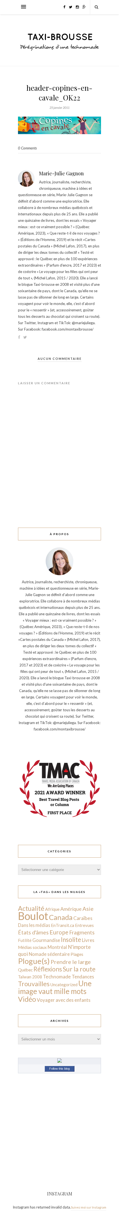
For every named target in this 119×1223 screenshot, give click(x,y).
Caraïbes (82, 918)
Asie (88, 908)
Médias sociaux (32, 947)
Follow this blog (59, 1068)
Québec (25, 969)
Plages (77, 954)
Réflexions (47, 969)
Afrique (52, 909)
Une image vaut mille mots (55, 987)
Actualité (31, 908)
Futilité (25, 940)
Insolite (71, 939)
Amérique (71, 909)
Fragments (82, 932)
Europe (59, 932)
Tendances (83, 977)
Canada (61, 917)
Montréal (57, 947)
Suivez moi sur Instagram (88, 1207)
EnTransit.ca (62, 925)
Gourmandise (46, 940)
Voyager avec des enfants (63, 1000)
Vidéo (27, 999)
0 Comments (27, 148)
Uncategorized (63, 984)
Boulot (33, 916)
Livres (88, 940)
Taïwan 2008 (30, 976)
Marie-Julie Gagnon (61, 173)
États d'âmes (33, 932)
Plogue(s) (34, 961)
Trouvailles (34, 984)
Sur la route (79, 969)
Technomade (57, 977)
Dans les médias (34, 925)
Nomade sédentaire (49, 954)
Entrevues (84, 925)
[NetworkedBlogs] (59, 1061)
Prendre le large (71, 961)
